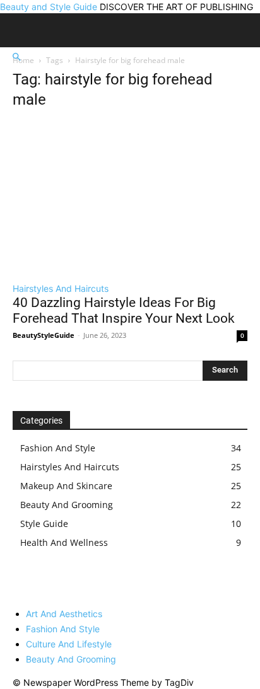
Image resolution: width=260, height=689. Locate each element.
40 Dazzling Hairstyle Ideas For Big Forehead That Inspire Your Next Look (124, 310)
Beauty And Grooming (71, 659)
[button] (16, 57)
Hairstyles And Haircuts (61, 288)
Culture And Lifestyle (69, 644)
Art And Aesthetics (64, 613)
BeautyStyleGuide (43, 335)
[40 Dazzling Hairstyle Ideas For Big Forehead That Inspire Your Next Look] (130, 198)
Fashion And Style (63, 628)
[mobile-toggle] (33, 31)
